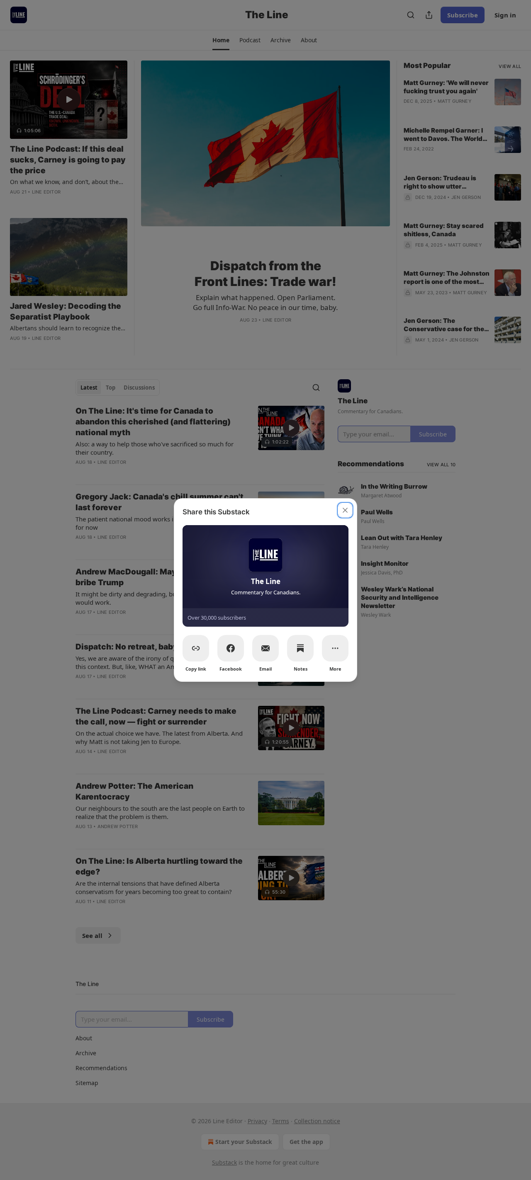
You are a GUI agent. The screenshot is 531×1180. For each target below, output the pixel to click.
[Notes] (300, 648)
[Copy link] (196, 648)
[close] (345, 510)
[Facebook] (230, 648)
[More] (335, 648)
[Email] (265, 648)
